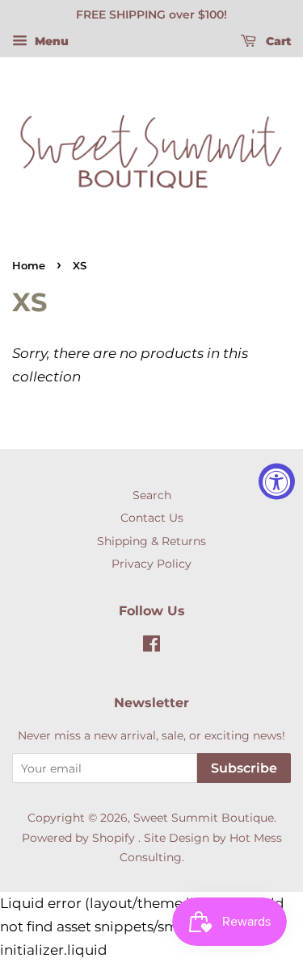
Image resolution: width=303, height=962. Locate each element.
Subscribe (244, 768)
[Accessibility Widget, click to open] (277, 481)
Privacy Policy (151, 563)
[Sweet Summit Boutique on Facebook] (151, 646)
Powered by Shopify (78, 838)
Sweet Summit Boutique (203, 817)
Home (28, 266)
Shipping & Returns (151, 541)
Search (152, 495)
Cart (277, 41)
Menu (50, 41)
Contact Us (151, 517)
